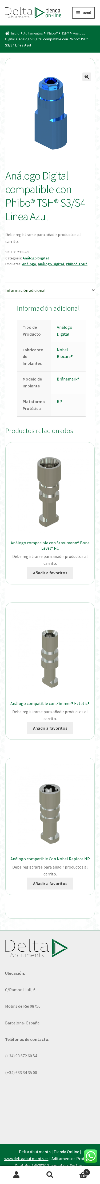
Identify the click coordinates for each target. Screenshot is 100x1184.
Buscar (50, 1175)
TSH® (65, 33)
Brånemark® (68, 379)
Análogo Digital (36, 258)
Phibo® (52, 33)
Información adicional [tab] (25, 290)
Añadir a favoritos (50, 572)
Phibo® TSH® (76, 264)
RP (59, 401)
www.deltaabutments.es (26, 1158)
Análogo (29, 264)
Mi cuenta (16, 1175)
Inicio (15, 33)
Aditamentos (33, 33)
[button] (86, 76)
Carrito (77, 1170)
